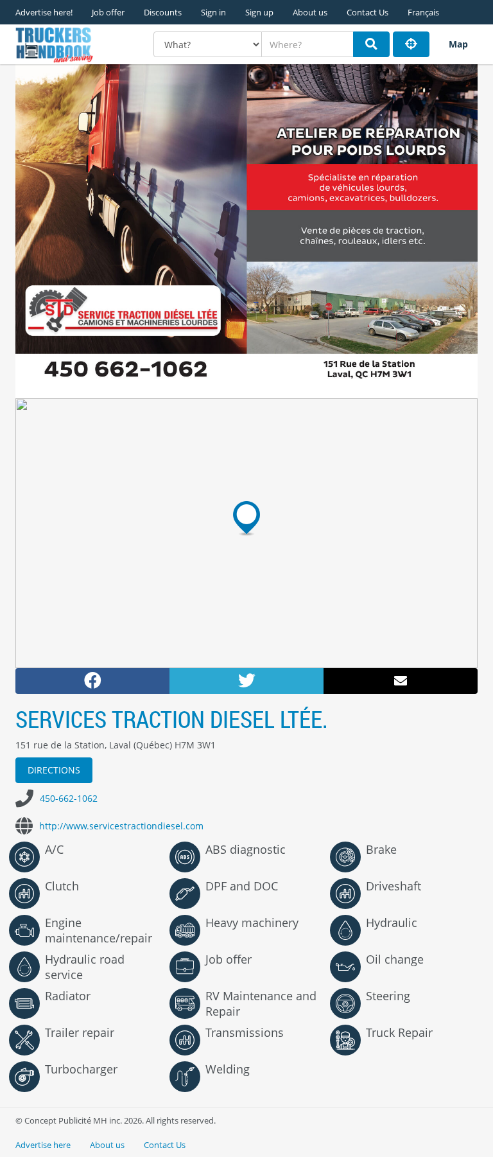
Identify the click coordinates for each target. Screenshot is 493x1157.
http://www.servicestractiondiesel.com (121, 826)
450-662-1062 (69, 798)
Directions (54, 770)
